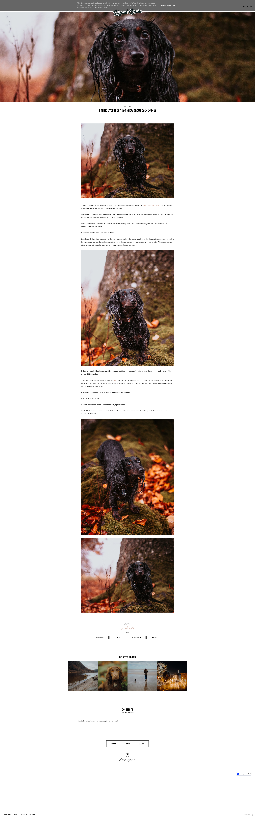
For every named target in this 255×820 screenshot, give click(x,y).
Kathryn (127, 628)
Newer (114, 743)
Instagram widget (245, 774)
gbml (33, 814)
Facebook (100, 638)
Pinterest (137, 638)
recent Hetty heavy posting (151, 205)
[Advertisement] (60, 795)
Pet (127, 633)
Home (128, 743)
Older (141, 743)
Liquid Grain (6, 814)
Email (156, 638)
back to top (249, 815)
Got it (175, 5)
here (115, 380)
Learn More (166, 5)
